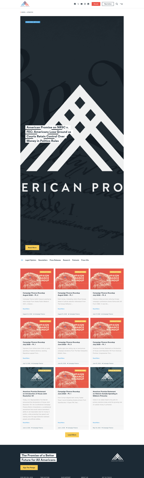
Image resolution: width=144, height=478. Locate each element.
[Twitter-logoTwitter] (78, 4)
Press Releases (55, 260)
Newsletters (43, 260)
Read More (26, 309)
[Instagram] (85, 4)
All (22, 260)
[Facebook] (75, 4)
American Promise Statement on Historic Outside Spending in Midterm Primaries (105, 394)
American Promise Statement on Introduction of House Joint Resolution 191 (35, 394)
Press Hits (85, 260)
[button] (72, 434)
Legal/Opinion (30, 260)
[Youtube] (81, 4)
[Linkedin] (88, 4)
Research (66, 260)
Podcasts (75, 260)
